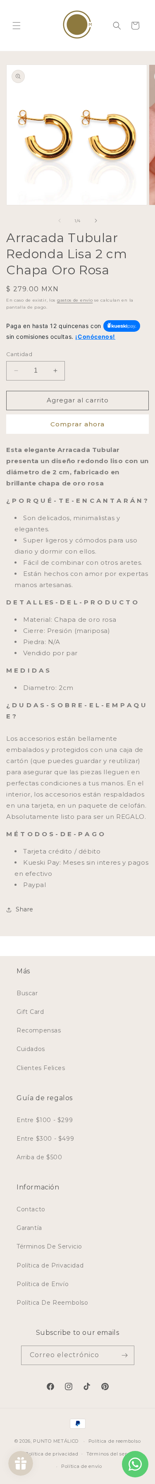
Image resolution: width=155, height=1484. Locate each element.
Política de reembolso (114, 1441)
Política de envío (81, 1466)
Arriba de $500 (39, 1157)
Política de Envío (43, 1284)
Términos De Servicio (49, 1246)
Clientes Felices (41, 1068)
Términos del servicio (112, 1454)
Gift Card (30, 1011)
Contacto (31, 1209)
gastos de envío (75, 300)
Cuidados (31, 1049)
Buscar (27, 993)
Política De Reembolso (52, 1302)
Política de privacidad (51, 1454)
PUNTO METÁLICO (56, 1441)
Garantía (29, 1228)
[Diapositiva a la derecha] (96, 221)
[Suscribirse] (125, 1355)
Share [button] (24, 909)
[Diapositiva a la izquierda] (59, 221)
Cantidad (19, 354)
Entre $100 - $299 (45, 1120)
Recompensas (39, 1030)
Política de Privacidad (50, 1265)
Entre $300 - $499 (45, 1138)
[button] (16, 26)
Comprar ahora (77, 424)
